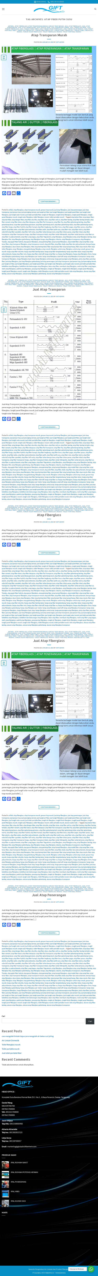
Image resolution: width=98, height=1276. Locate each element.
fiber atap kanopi (53, 247)
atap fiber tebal (77, 232)
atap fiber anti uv (54, 220)
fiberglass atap (11, 249)
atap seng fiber (84, 242)
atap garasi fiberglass (31, 242)
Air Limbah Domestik (10, 1040)
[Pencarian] (95, 9)
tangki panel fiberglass (63, 30)
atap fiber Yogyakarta (44, 237)
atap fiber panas (79, 227)
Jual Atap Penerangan (49, 895)
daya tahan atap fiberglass (22, 247)
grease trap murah (56, 26)
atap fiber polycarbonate (26, 229)
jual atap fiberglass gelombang (29, 261)
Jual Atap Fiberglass (49, 641)
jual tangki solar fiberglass (51, 29)
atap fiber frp (58, 222)
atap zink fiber (49, 244)
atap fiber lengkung (44, 227)
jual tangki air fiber (78, 27)
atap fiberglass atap (69, 237)
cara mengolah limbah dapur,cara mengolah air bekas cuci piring (28, 1036)
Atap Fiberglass (49, 515)
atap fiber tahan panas (63, 232)
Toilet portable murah (10, 1049)
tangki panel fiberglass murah (12, 271)
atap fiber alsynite (30, 220)
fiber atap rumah (81, 247)
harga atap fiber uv (51, 254)
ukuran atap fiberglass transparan (58, 274)
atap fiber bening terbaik (81, 220)
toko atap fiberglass (76, 271)
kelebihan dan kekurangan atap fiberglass (33, 266)
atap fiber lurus (56, 227)
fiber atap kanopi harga (67, 247)
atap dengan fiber (18, 220)
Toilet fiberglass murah (11, 1044)
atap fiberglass (21, 26)
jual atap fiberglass (73, 26)
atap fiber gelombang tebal (63, 225)
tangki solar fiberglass (32, 32)
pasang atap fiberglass (39, 269)
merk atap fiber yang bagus (86, 266)
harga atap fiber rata (19, 254)
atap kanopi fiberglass (59, 242)
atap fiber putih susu (54, 229)
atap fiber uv (89, 234)
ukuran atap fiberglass (14, 274)
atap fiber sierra (77, 229)
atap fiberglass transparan (71, 239)
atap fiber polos (12, 229)
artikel (11, 26)
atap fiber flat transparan (44, 222)
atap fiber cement (13, 828)
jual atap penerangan (75, 210)
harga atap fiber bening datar (34, 252)
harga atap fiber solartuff (35, 254)
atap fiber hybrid (19, 227)
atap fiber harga (7, 227)
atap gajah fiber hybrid (15, 242)
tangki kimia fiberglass (44, 30)
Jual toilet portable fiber (12, 1053)
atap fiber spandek (14, 232)
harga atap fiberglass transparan (75, 256)
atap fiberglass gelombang (21, 239)
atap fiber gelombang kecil (45, 225)
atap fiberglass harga (37, 239)
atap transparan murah (38, 26)
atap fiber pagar (67, 227)
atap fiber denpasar (28, 222)
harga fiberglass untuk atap (44, 259)
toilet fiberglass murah (52, 32)
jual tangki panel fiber (29, 29)
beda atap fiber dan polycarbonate (73, 244)
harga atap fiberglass (65, 254)
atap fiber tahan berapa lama (45, 232)
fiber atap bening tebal (39, 247)
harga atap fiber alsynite (15, 252)
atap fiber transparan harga (19, 234)
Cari (3, 1016)
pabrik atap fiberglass (23, 269)
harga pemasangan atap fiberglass (66, 259)
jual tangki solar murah (73, 29)
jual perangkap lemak (60, 27)
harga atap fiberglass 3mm (82, 254)
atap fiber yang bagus (28, 237)
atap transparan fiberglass (18, 244)
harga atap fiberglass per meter (31, 256)
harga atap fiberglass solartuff (53, 256)
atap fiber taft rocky (28, 232)
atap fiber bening (66, 220)
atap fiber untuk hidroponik (58, 234)
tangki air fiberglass (25, 30)
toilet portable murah (72, 32)
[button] (3, 9)
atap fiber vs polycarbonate (11, 237)
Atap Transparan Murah (49, 35)
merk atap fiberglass (9, 269)
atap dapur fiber (88, 217)
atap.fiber (58, 244)
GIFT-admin (60, 42)
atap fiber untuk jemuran (76, 234)
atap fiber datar (16, 222)
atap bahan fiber (76, 217)
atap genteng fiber (45, 242)
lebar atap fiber (54, 266)
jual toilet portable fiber (33, 215)
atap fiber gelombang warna (83, 225)
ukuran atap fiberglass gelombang (34, 274)
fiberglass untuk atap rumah (75, 249)
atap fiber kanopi (31, 227)
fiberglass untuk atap (58, 249)
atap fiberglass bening (84, 237)
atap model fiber (73, 242)
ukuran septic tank (81, 637)
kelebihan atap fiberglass (10, 266)
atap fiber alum (43, 220)
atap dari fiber (6, 220)
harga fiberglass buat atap (26, 259)
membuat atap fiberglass (68, 266)
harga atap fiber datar (73, 252)
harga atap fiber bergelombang (55, 252)
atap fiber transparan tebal (39, 234)
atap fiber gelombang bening (73, 222)
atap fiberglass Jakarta (53, 239)
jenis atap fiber (84, 259)
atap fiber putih (41, 229)
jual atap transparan (27, 27)
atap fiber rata (66, 229)
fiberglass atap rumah (42, 249)
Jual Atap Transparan (49, 289)
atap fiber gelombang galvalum (24, 225)
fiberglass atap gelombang (26, 249)
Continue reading (49, 201)
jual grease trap (43, 27)
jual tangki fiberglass (57, 212)
